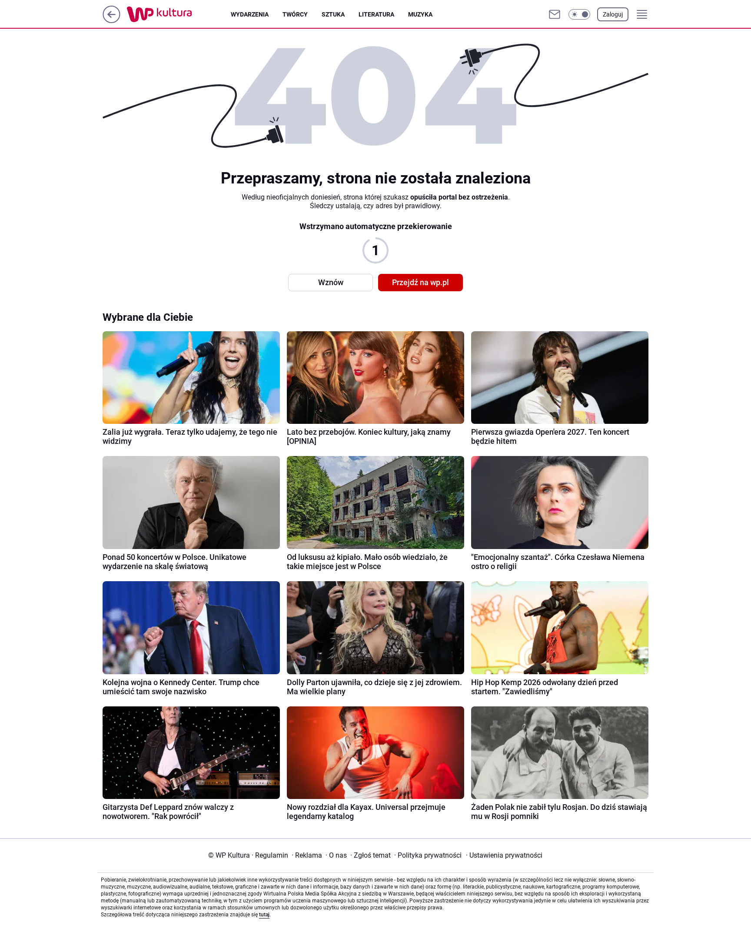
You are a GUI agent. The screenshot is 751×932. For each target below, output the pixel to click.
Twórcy (295, 14)
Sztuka (333, 14)
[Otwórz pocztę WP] (555, 14)
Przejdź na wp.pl (420, 282)
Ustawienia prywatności (504, 855)
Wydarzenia (250, 14)
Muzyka (420, 14)
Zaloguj (613, 14)
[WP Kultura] (179, 14)
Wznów (330, 282)
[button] (579, 14)
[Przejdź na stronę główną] (111, 21)
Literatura (376, 14)
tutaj (264, 915)
